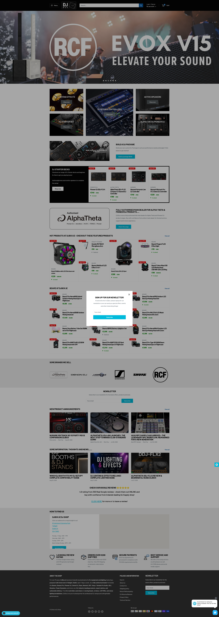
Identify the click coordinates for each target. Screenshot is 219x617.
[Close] (129, 294)
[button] (11, 613)
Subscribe (109, 317)
